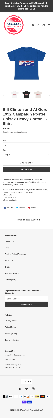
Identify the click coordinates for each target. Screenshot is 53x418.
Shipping (6, 132)
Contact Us (9, 241)
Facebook (9, 260)
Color (4, 150)
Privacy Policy (11, 321)
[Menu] (48, 25)
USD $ (26, 381)
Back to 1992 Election (28, 220)
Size (4, 140)
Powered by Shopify (36, 410)
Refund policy (10, 280)
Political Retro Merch (22, 410)
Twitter (7, 267)
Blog (7, 248)
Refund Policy (10, 327)
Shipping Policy (11, 333)
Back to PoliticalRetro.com (15, 254)
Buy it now (26, 169)
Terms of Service (12, 273)
